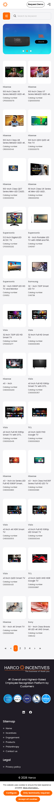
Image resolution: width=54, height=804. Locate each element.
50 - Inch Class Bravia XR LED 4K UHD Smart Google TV (39, 628)
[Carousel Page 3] (31, 51)
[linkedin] (23, 712)
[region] (27, 39)
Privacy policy (13, 767)
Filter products (6, 16)
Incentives (10, 733)
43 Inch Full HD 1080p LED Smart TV (38, 530)
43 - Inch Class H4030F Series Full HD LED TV (39, 482)
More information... (31, 788)
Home (8, 728)
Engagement (12, 738)
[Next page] (34, 648)
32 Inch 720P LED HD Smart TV (13, 336)
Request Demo (35, 4)
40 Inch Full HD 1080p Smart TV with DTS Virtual (38, 385)
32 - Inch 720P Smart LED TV (38, 287)
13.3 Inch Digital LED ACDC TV (12, 239)
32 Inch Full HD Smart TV (38, 336)
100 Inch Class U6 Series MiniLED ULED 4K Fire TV (14, 93)
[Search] (15, 16)
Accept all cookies (27, 799)
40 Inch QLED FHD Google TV (36, 433)
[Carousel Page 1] (23, 51)
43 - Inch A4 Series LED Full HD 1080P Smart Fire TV (14, 482)
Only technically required (36, 793)
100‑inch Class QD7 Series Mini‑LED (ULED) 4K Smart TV (14, 190)
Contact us (11, 751)
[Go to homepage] (5, 4)
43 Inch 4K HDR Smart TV (13, 530)
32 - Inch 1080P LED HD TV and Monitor (14, 287)
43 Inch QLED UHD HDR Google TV (39, 579)
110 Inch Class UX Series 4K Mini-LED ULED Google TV (39, 190)
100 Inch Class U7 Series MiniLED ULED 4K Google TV (39, 93)
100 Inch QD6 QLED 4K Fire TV (38, 141)
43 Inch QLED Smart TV (14, 578)
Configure (11, 793)
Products (10, 742)
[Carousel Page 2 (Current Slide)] (27, 51)
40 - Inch (7, 384)
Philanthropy (12, 747)
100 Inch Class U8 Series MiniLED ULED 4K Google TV (14, 141)
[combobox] (31, 16)
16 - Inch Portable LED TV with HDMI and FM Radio (38, 239)
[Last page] (40, 648)
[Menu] (49, 4)
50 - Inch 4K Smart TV (14, 627)
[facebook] (30, 712)
